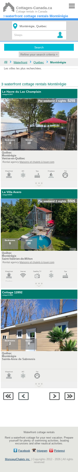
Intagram (42, 450)
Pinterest (59, 450)
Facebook (24, 450)
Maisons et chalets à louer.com (37, 162)
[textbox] (40, 26)
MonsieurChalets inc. (17, 459)
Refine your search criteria (39, 54)
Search (39, 47)
